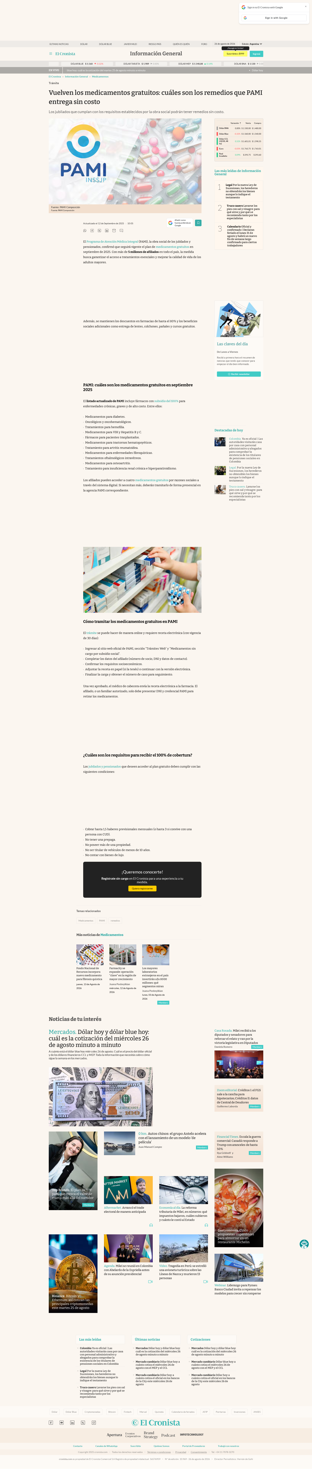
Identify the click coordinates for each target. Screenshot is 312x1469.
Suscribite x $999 (235, 53)
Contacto (77, 1446)
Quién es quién (181, 44)
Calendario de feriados (183, 1412)
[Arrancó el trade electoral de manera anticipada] (128, 1190)
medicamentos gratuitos (172, 247)
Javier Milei (130, 44)
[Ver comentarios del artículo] (121, 231)
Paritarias (221, 1412)
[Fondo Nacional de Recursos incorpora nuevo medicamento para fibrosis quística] (90, 954)
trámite (91, 633)
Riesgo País (155, 44)
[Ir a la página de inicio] (65, 53)
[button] (304, 1244)
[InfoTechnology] (192, 1435)
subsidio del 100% (166, 401)
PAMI (102, 920)
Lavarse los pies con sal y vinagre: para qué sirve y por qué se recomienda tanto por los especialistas (243, 212)
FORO (204, 44)
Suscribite (135, 1446)
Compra (257, 123)
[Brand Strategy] (151, 1435)
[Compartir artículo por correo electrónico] (114, 231)
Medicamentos (100, 76)
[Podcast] (168, 1435)
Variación (235, 123)
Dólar (83, 44)
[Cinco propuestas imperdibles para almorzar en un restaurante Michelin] (238, 1208)
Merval (143, 1412)
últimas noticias (59, 44)
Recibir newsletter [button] (240, 374)
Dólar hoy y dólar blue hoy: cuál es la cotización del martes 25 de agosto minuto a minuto (244, 70)
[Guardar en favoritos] (198, 223)
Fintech (127, 1412)
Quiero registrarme (142, 888)
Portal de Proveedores (193, 1446)
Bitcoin (112, 1412)
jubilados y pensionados (105, 766)
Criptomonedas (92, 1412)
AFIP (205, 1412)
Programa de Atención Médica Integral (112, 241)
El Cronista (55, 76)
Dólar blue (105, 44)
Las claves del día (232, 344)
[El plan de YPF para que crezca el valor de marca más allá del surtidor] (73, 1171)
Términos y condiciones (159, 1452)
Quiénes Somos (161, 1446)
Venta (248, 123)
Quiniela (159, 1412)
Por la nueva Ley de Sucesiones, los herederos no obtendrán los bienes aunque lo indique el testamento (242, 191)
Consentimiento (199, 1452)
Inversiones (239, 1412)
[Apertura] (114, 1435)
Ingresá (256, 54)
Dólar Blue (71, 1412)
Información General (76, 76)
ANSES (257, 1412)
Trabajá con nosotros (228, 1446)
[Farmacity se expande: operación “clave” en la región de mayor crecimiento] (122, 954)
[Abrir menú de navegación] (51, 53)
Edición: (250, 44)
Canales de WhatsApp (106, 1446)
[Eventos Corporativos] (133, 1435)
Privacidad (180, 1452)
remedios (115, 920)
